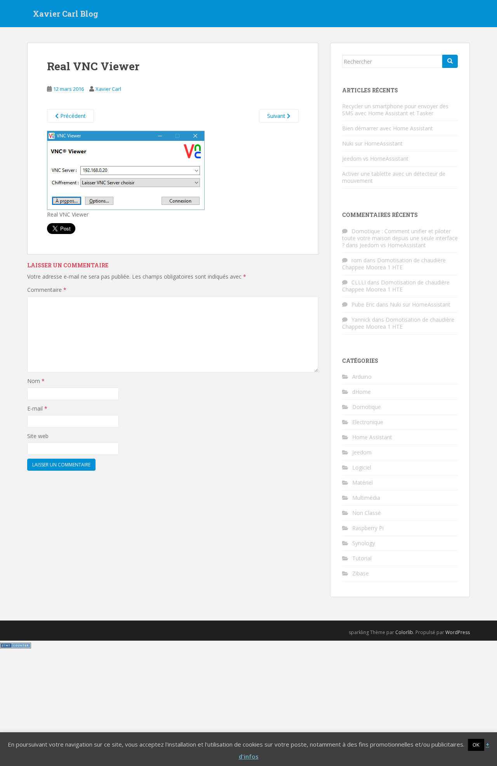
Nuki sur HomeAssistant (372, 143)
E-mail (37, 408)
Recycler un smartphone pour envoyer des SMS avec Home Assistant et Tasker (395, 109)
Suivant (277, 116)
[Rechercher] (450, 61)
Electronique (367, 422)
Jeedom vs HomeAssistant (375, 158)
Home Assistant (372, 437)
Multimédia (366, 497)
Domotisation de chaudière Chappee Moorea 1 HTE (394, 263)
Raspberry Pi (368, 528)
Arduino (362, 376)
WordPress (457, 632)
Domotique (366, 407)
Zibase (360, 573)
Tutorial (362, 558)
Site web (38, 436)
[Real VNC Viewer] (126, 169)
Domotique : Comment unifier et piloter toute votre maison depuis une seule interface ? (400, 238)
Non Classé (366, 512)
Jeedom (362, 452)
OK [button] (476, 744)
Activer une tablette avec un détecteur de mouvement (393, 177)
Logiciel (361, 467)
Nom (36, 381)
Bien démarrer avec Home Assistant (387, 128)
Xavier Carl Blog (65, 14)
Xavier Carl (108, 88)
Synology (363, 543)
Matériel (362, 482)
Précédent (72, 116)
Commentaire (46, 289)
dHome (361, 391)
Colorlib (404, 632)
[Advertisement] (248, 707)
